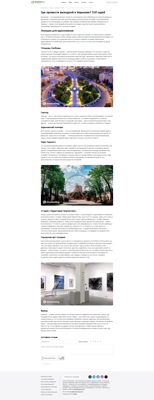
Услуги (91, 2)
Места (77, 2)
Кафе (70, 2)
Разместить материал (71, 377)
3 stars (95, 341)
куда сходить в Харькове (85, 42)
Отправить (46, 364)
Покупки (83, 2)
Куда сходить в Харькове (48, 381)
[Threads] (90, 376)
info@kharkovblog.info (76, 391)
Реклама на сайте (46, 376)
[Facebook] (98, 376)
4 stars (98, 341)
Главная (63, 2)
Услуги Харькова (46, 389)
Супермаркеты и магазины (49, 387)
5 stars (100, 341)
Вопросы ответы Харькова (49, 392)
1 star (91, 341)
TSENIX (75, 394)
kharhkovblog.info (79, 389)
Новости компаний (46, 394)
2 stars (93, 341)
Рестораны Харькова (47, 384)
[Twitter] (106, 376)
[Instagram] (102, 376)
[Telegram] (94, 376)
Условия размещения (47, 379)
